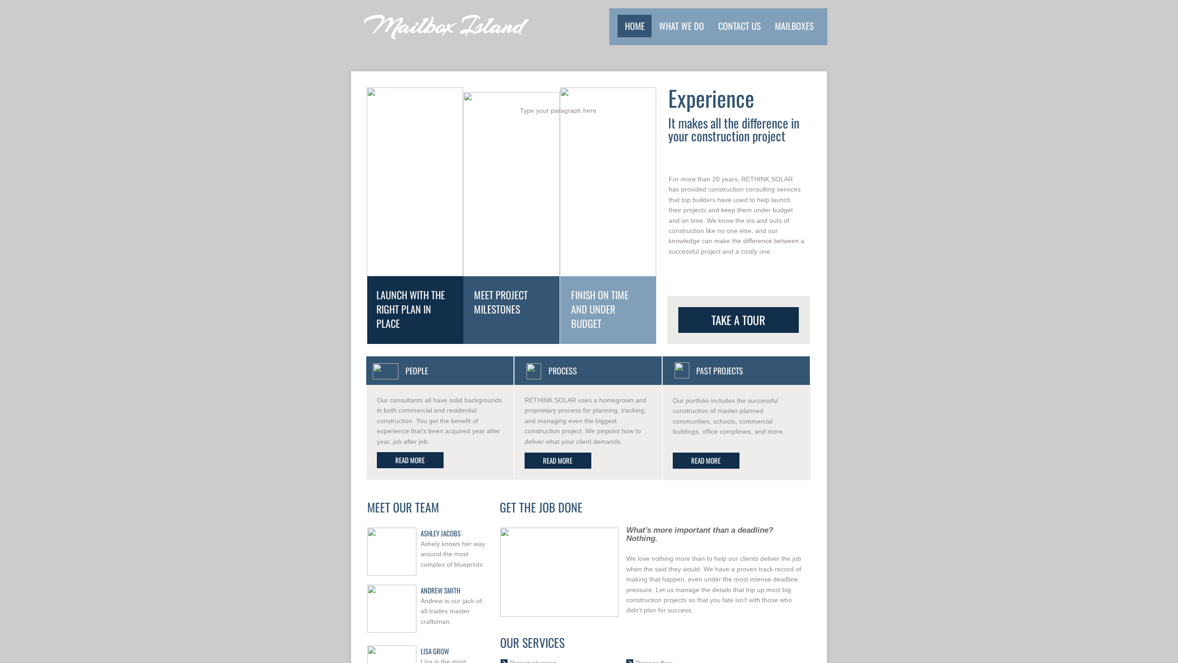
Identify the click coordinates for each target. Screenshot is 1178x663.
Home (635, 26)
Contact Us (739, 26)
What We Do (681, 26)
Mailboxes (794, 26)
